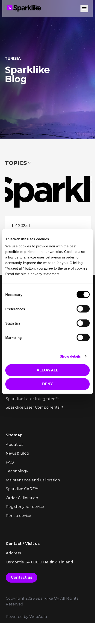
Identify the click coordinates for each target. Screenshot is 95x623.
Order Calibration (22, 497)
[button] (84, 8)
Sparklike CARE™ (22, 488)
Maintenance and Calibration (33, 480)
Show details (70, 356)
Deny (47, 384)
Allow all (47, 370)
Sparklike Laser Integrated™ (32, 398)
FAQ (10, 462)
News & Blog (17, 453)
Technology (17, 471)
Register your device (25, 506)
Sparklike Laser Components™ (34, 407)
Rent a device (18, 515)
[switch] (83, 309)
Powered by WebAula (26, 616)
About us (14, 444)
